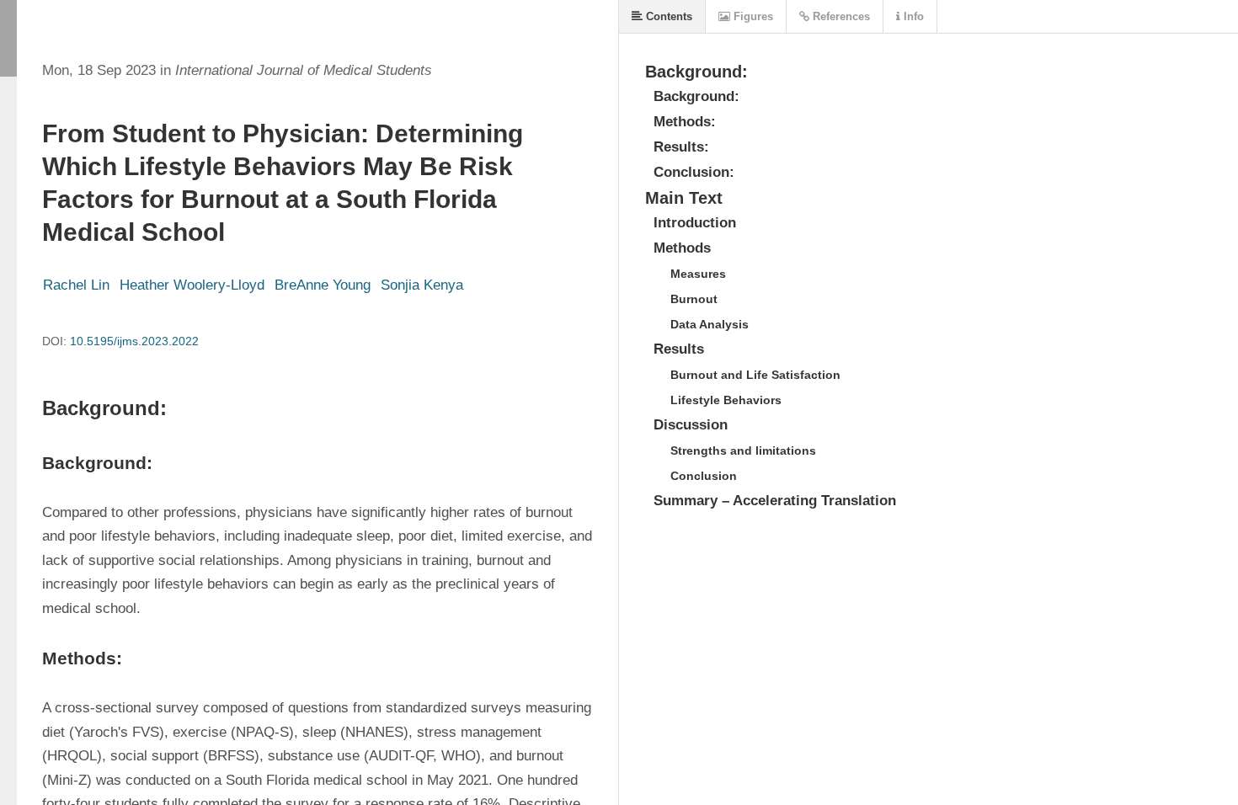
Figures (751, 16)
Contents (667, 16)
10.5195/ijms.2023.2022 (134, 341)
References (839, 16)
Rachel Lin (76, 285)
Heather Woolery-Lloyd (192, 285)
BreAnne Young (323, 285)
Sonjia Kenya (422, 285)
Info (912, 16)
